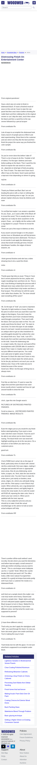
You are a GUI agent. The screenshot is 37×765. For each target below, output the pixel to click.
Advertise (23, 759)
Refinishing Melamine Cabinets (16, 672)
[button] (3, 746)
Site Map (4, 753)
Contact (4, 759)
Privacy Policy (25, 741)
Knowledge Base (12, 52)
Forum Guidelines (26, 737)
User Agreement (26, 734)
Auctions (23, 763)
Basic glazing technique (13, 715)
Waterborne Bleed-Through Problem (18, 711)
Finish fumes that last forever (15, 689)
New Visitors (24, 753)
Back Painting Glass (12, 707)
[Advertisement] (18, 30)
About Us (23, 756)
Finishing (21, 52)
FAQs (3, 756)
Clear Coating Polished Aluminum (17, 667)
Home (3, 52)
